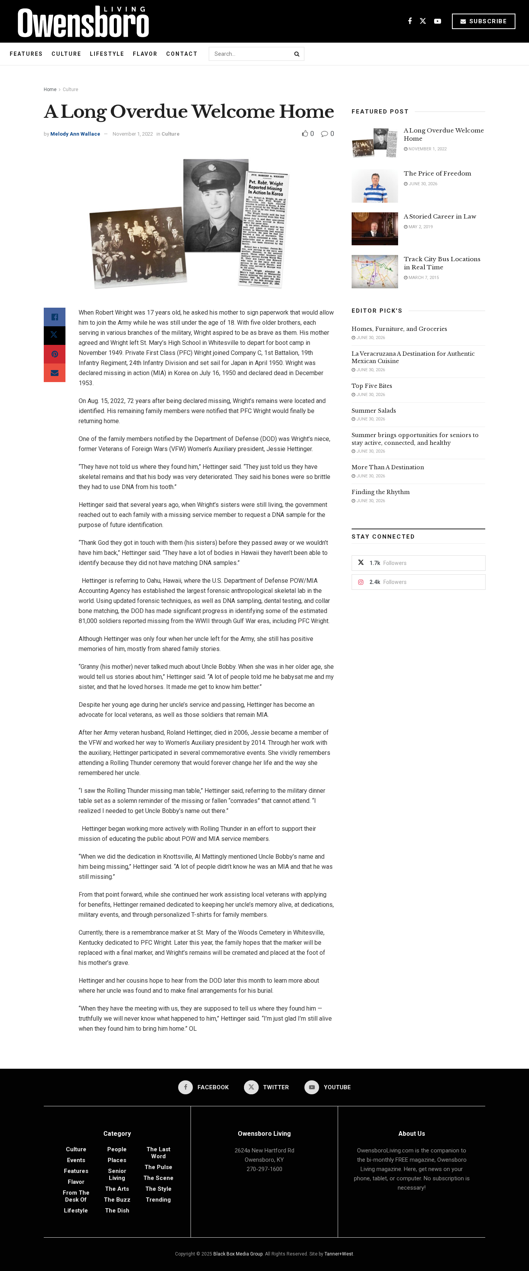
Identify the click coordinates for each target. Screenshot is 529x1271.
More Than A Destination (388, 467)
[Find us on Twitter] (422, 21)
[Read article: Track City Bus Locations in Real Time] (375, 271)
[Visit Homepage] (80, 21)
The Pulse (158, 1167)
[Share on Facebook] (54, 317)
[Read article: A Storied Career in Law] (375, 229)
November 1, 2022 (133, 134)
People (117, 1149)
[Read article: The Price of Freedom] (375, 186)
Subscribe (487, 21)
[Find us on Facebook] (410, 21)
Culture (66, 54)
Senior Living (117, 1174)
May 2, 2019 (420, 226)
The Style (158, 1188)
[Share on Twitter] (54, 335)
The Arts (117, 1188)
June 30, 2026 (422, 183)
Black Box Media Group (238, 1254)
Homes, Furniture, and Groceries (399, 329)
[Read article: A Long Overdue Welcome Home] (375, 143)
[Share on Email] (54, 372)
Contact (182, 54)
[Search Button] (297, 54)
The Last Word (158, 1153)
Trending (158, 1199)
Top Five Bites (372, 385)
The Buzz (117, 1199)
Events (76, 1160)
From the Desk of (76, 1196)
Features (26, 54)
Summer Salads (374, 410)
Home (50, 89)
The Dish (117, 1210)
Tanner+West (339, 1254)
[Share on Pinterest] (54, 354)
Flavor (145, 54)
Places (117, 1160)
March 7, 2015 (423, 277)
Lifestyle (107, 54)
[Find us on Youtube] (437, 21)
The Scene (158, 1178)
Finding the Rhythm (381, 492)
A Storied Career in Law (440, 216)
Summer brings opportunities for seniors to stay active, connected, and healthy (415, 439)
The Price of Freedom (437, 173)
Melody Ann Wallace (75, 134)
